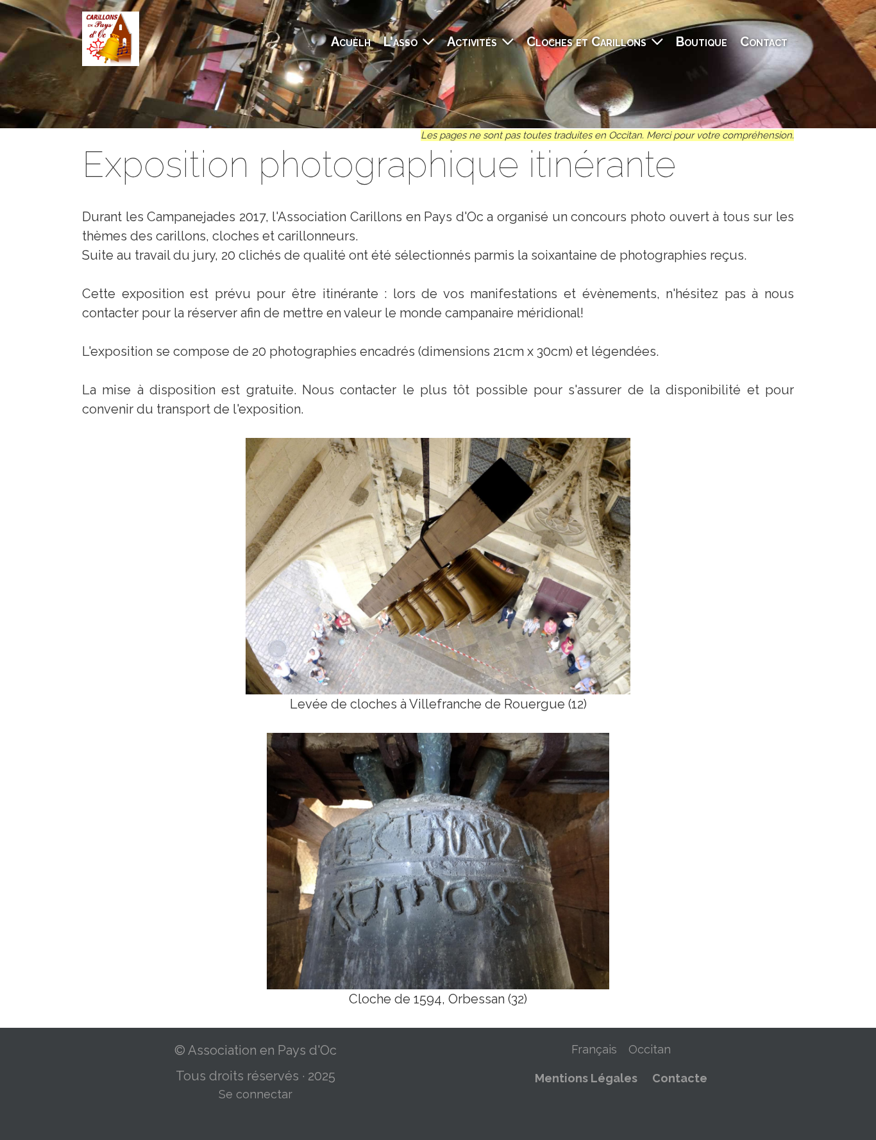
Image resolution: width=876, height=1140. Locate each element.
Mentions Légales (586, 1078)
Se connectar (255, 1094)
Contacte (679, 1078)
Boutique (701, 41)
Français (594, 1049)
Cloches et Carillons (586, 41)
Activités (472, 41)
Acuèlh (351, 41)
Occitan (649, 1049)
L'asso (400, 41)
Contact (764, 41)
